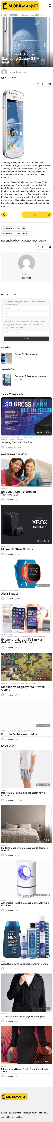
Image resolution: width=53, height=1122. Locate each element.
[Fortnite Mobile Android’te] (26, 714)
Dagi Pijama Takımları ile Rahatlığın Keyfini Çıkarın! (23, 794)
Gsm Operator (15, 1113)
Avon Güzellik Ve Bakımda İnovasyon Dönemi (25, 964)
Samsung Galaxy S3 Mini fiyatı (17, 233)
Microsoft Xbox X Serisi (17, 549)
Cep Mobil (8, 54)
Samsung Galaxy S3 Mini (14, 228)
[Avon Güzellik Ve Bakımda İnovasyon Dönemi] (26, 937)
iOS (11, 634)
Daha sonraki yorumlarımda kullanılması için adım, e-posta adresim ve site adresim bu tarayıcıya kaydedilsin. (24, 324)
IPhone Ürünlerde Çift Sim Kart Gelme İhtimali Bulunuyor (23, 636)
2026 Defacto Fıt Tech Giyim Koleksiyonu (23, 1016)
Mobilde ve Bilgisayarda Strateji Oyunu (25, 683)
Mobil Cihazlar (24, 54)
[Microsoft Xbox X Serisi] (26, 524)
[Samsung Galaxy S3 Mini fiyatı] (26, 416)
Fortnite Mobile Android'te (20, 731)
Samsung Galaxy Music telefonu (30, 376)
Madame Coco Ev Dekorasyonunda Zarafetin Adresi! (24, 849)
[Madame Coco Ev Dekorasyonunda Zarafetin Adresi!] (26, 824)
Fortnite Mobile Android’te (19, 734)
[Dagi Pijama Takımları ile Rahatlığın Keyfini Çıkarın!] (26, 769)
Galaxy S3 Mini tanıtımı (26, 354)
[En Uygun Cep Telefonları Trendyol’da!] (26, 472)
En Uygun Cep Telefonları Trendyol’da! (18, 493)
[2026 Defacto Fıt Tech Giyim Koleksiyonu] (26, 993)
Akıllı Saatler (9, 593)
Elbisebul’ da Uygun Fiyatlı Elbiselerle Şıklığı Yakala (24, 1070)
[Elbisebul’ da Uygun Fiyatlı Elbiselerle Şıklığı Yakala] (26, 1045)
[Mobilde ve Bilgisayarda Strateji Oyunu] (26, 667)
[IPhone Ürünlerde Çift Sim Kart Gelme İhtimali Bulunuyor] (26, 618)
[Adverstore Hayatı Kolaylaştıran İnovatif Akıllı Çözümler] (26, 879)
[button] (50, 5)
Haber (3, 790)
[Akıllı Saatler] (26, 574)
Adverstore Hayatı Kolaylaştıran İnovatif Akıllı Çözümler (25, 904)
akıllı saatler (15, 590)
